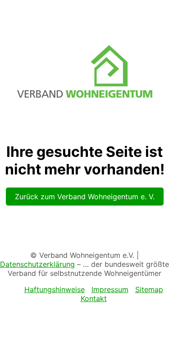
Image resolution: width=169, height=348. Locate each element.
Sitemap (149, 289)
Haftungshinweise (54, 289)
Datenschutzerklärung (37, 264)
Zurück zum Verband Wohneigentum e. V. (85, 196)
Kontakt (94, 298)
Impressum (109, 289)
